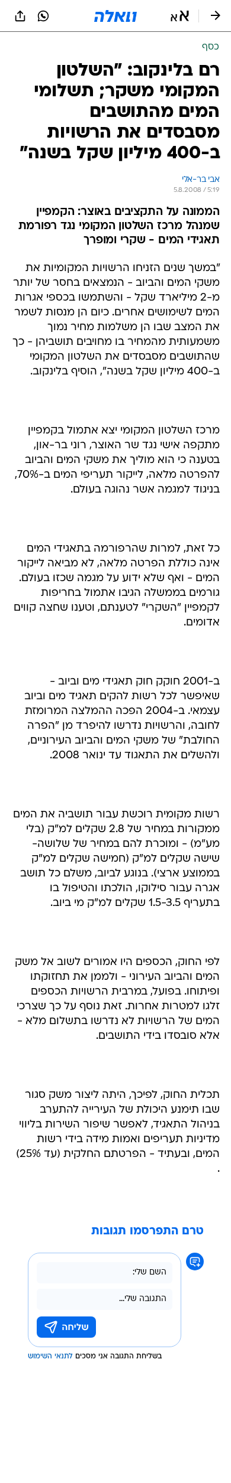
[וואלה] (115, 16)
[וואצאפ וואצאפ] (43, 16)
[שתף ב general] (20, 15)
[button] (180, 16)
